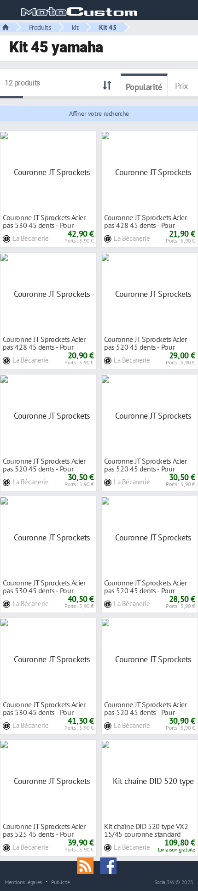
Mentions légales (23, 882)
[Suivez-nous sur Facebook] (110, 864)
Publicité (60, 882)
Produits (40, 27)
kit (75, 27)
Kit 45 (107, 27)
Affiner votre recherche (99, 113)
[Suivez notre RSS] (88, 864)
